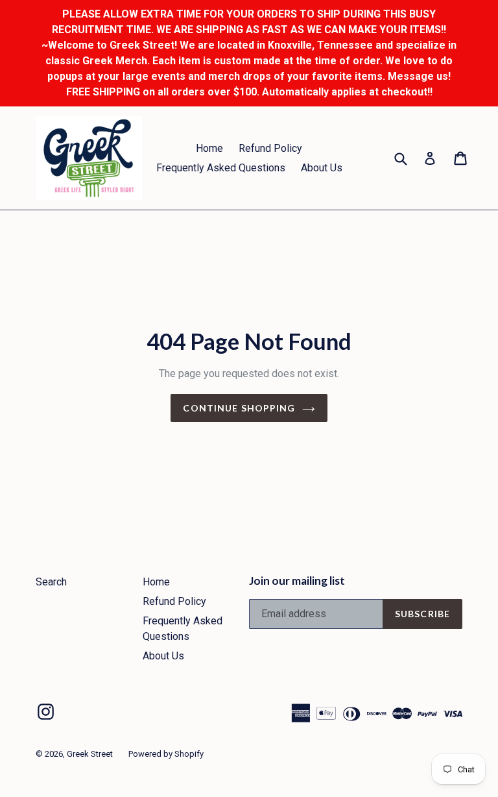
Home (209, 148)
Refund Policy (270, 148)
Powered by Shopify (166, 754)
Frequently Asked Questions (220, 168)
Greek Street (90, 754)
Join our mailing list (297, 580)
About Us (321, 168)
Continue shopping (239, 407)
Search (51, 582)
